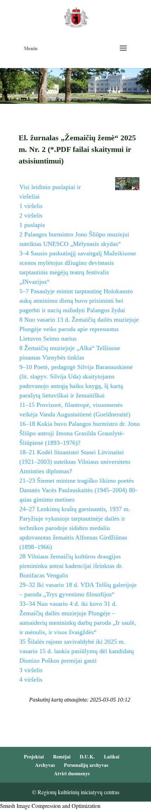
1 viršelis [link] (30, 205)
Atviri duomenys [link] (72, 773)
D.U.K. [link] (87, 756)
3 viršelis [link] (30, 670)
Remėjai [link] (62, 756)
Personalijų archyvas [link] (86, 765)
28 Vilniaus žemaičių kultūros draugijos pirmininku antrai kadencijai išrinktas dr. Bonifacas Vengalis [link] (71, 566)
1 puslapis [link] (32, 224)
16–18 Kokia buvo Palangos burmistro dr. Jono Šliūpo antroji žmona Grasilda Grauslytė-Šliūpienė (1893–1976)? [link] (79, 433)
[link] (76, 16)
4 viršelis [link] (30, 679)
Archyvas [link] (45, 765)
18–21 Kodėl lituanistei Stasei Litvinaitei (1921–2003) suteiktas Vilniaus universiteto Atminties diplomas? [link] (74, 462)
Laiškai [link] (111, 756)
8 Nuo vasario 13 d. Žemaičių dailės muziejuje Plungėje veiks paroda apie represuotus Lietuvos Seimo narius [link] (79, 329)
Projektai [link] (34, 756)
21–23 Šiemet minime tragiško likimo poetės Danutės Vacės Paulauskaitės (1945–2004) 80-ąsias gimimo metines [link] (78, 490)
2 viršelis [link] (30, 215)
